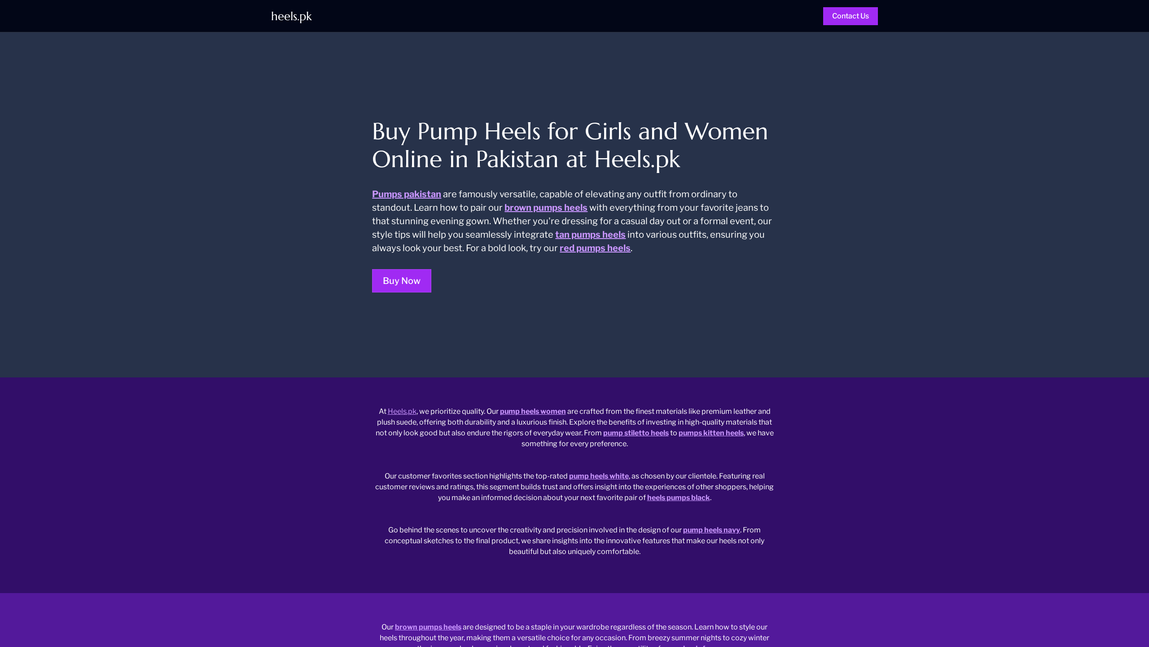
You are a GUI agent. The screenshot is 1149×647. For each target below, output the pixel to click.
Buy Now (402, 280)
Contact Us (850, 16)
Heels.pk (402, 411)
